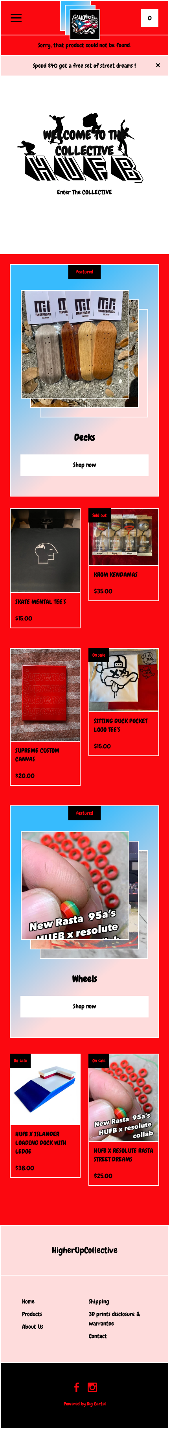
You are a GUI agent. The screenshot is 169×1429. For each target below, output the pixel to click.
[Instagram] (92, 1389)
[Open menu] (16, 18)
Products (32, 1314)
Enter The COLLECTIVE (84, 192)
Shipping (99, 1301)
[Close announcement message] (158, 66)
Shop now (84, 465)
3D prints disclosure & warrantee (114, 1318)
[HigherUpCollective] (85, 24)
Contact (98, 1336)
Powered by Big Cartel (85, 1404)
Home (28, 1301)
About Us (32, 1327)
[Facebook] (76, 1389)
